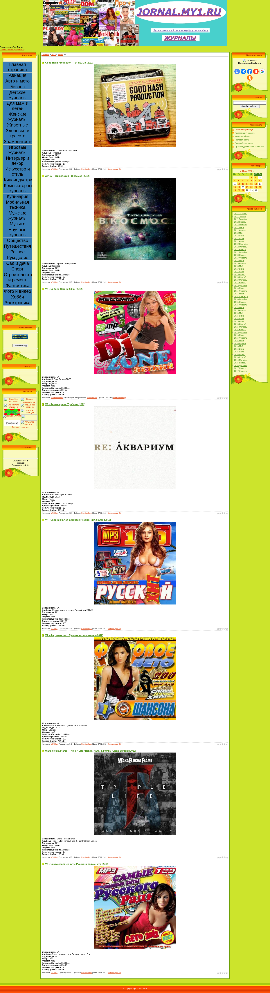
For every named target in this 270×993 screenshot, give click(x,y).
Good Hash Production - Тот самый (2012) (69, 62)
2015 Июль (239, 318)
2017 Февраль (240, 371)
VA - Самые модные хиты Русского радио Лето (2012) (76, 864)
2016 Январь (240, 335)
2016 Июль (239, 352)
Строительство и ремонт (18, 277)
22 (251, 187)
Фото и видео (17, 291)
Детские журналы (17, 95)
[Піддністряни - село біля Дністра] (29, 416)
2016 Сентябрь (241, 357)
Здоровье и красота (17, 133)
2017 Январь (240, 368)
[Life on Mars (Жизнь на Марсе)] (12, 404)
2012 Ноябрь (240, 249)
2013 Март (239, 260)
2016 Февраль (240, 338)
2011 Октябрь (240, 213)
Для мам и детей (17, 106)
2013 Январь (240, 255)
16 (256, 184)
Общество (17, 240)
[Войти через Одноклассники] (250, 78)
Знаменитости (18, 141)
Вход (22, 49)
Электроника (17, 302)
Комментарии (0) (114, 169)
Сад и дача (17, 263)
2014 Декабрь (240, 299)
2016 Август (239, 354)
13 (243, 184)
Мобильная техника (17, 205)
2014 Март (239, 294)
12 (239, 184)
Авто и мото (17, 80)
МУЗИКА (54, 169)
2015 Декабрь (240, 332)
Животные (17, 124)
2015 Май (238, 313)
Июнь (60, 54)
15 (251, 184)
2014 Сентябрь (241, 296)
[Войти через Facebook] (249, 71)
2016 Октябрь (240, 360)
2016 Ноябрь (240, 363)
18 (234, 187)
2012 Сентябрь (241, 244)
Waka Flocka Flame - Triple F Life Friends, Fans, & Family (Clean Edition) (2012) (90, 750)
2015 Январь (240, 302)
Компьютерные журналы (18, 188)
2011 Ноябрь (240, 216)
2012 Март (239, 227)
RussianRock (86, 169)
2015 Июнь (239, 316)
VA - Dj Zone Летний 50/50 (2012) (63, 289)
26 (239, 190)
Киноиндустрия (18, 179)
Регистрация (14, 49)
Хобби (17, 296)
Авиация (17, 75)
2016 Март (239, 341)
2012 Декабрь (240, 252)
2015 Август (239, 321)
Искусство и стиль (17, 171)
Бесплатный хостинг (132, 991)
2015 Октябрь (240, 327)
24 (260, 187)
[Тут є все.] (29, 404)
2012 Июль (239, 238)
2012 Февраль (240, 225)
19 (239, 187)
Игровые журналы (17, 150)
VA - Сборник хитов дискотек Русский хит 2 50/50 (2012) (78, 520)
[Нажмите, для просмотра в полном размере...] (135, 65)
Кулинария (17, 196)
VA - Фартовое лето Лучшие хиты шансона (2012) (74, 635)
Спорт (17, 268)
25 (234, 190)
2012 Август (239, 241)
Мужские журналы (17, 215)
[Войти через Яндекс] (256, 71)
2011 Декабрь (240, 219)
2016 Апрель (240, 343)
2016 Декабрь (240, 365)
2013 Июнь (239, 269)
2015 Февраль (240, 305)
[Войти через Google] (262, 71)
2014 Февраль (240, 291)
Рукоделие (17, 257)
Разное (17, 251)
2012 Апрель (240, 230)
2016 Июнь (239, 349)
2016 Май (238, 346)
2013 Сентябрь (241, 277)
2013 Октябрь (240, 280)
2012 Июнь (239, 236)
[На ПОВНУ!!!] (29, 410)
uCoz (145, 991)
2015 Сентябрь (241, 324)
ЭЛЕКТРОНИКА (57, 398)
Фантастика (17, 285)
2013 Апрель (240, 263)
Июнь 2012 (247, 171)
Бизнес (17, 86)
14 (247, 184)
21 (247, 187)
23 (256, 187)
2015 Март (239, 307)
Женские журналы (17, 117)
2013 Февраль (240, 258)
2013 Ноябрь (240, 283)
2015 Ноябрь (240, 329)
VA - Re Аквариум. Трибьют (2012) (65, 404)
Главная (4, 49)
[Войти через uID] (237, 71)
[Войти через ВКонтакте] (243, 71)
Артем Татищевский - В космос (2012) (67, 176)
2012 (53, 54)
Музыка (17, 223)
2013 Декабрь (240, 285)
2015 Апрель (240, 310)
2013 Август (239, 274)
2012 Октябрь (240, 247)
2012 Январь (240, 222)
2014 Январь (240, 288)
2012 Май (238, 233)
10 (260, 181)
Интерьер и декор (17, 161)
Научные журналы (17, 232)
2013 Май (238, 266)
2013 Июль (239, 271)
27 (243, 190)
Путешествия (17, 246)
